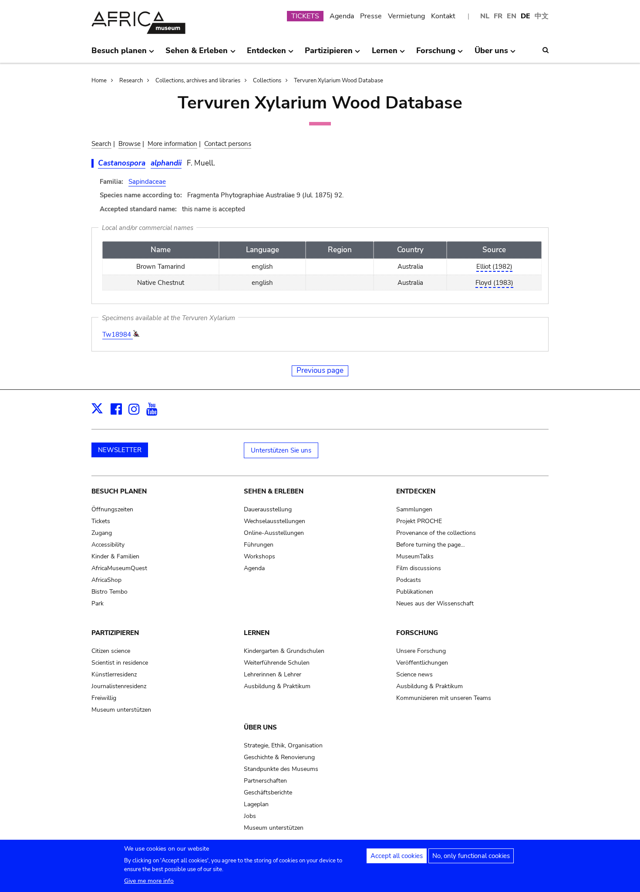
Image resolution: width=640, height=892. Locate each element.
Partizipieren (115, 632)
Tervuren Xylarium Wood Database (338, 80)
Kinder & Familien (115, 556)
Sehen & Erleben (273, 491)
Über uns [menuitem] (491, 54)
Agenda (342, 16)
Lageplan (256, 804)
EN (511, 16)
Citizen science (110, 651)
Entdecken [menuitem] (266, 54)
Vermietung (406, 16)
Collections (267, 80)
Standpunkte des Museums (281, 769)
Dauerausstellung (268, 509)
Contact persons (227, 143)
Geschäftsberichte (268, 792)
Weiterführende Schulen (277, 663)
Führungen (258, 545)
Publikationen (414, 592)
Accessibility (108, 545)
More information (172, 143)
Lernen (256, 632)
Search (101, 143)
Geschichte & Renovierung (279, 757)
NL (484, 16)
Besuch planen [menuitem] (119, 54)
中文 (542, 16)
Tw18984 (117, 334)
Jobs (250, 816)
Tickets (100, 521)
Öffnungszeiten (112, 509)
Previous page (320, 370)
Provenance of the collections (436, 533)
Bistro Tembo (109, 592)
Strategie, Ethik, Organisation (283, 745)
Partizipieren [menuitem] (329, 54)
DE (525, 16)
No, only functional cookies (471, 855)
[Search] (545, 50)
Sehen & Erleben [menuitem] (196, 54)
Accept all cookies (397, 855)
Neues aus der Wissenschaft (435, 603)
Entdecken (415, 491)
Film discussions (418, 568)
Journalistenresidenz (118, 686)
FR (498, 16)
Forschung (417, 632)
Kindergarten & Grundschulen (284, 651)
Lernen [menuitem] (384, 54)
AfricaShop (106, 580)
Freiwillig (103, 698)
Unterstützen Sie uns (281, 450)
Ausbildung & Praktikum (277, 686)
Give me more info (149, 881)
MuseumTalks (415, 556)
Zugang (101, 533)
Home (99, 80)
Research (131, 80)
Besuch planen (119, 491)
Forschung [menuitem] (435, 54)
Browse (129, 143)
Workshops (259, 556)
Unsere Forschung (421, 651)
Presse (371, 16)
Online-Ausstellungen (274, 533)
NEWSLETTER (119, 450)
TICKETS (305, 16)
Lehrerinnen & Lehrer (272, 674)
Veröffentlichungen (422, 663)
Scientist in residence (119, 663)
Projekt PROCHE (419, 521)
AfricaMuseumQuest (119, 568)
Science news (414, 674)
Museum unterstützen (121, 710)
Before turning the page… (430, 545)
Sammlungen (414, 509)
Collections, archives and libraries (197, 80)
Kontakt (443, 16)
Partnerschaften (265, 781)
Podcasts (408, 580)
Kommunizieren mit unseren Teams (443, 698)
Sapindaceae (147, 181)
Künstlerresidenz (114, 674)
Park (97, 603)
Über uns (260, 727)
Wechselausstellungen (274, 521)
